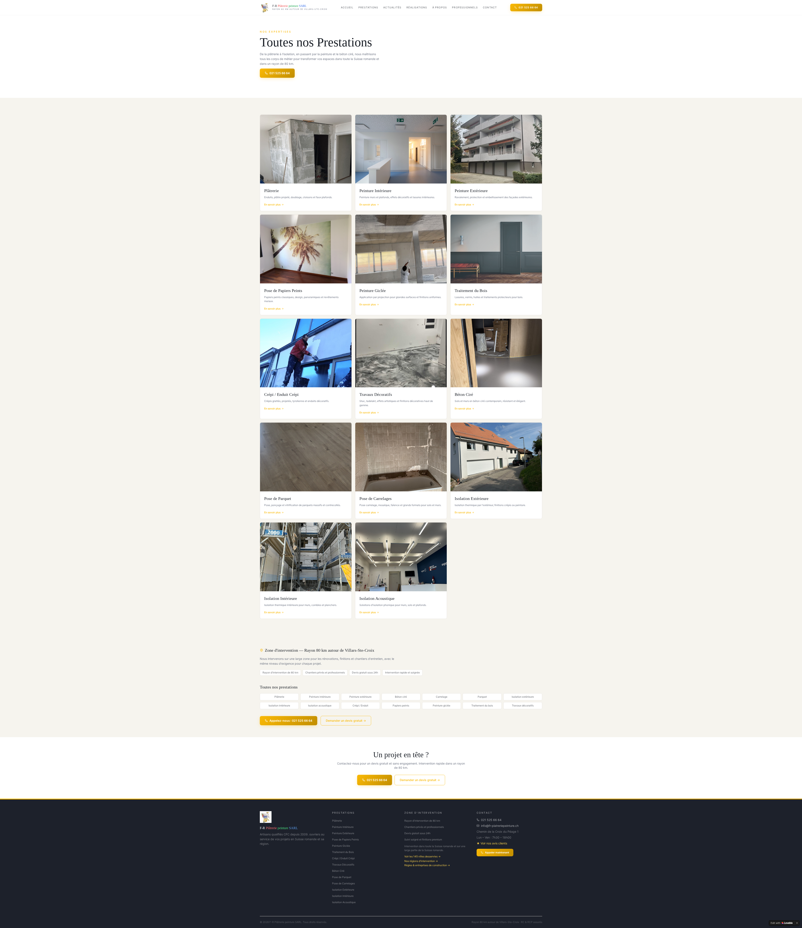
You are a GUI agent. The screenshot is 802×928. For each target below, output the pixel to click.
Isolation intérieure (279, 705)
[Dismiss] (796, 922)
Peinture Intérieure (343, 827)
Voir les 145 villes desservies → (422, 856)
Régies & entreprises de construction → (427, 865)
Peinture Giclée (341, 845)
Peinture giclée (441, 705)
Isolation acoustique (319, 705)
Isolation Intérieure (343, 895)
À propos (439, 7)
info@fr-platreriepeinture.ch (500, 825)
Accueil (347, 7)
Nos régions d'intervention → (421, 861)
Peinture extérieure (360, 696)
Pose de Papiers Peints (345, 839)
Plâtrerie (279, 696)
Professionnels (465, 7)
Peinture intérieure (320, 696)
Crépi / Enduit (360, 705)
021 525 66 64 (528, 7)
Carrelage (441, 696)
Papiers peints (401, 705)
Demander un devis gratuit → (346, 720)
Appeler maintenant (497, 852)
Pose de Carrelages (343, 883)
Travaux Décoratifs (343, 864)
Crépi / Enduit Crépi (343, 858)
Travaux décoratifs (523, 705)
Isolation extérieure (523, 696)
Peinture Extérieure (343, 833)
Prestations (368, 7)
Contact (490, 7)
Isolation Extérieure (343, 889)
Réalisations (416, 7)
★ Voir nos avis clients (492, 843)
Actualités (392, 7)
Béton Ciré (338, 870)
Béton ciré (401, 696)
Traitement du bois (482, 705)
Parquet (482, 696)
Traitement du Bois (343, 852)
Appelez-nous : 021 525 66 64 (290, 720)
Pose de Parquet (341, 877)
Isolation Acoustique (344, 902)
